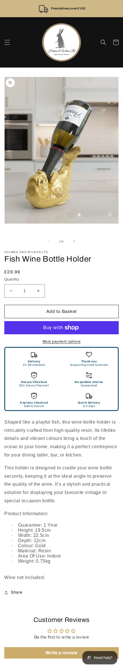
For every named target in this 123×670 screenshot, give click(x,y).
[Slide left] (49, 241)
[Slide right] (74, 241)
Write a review (61, 652)
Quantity (11, 279)
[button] (7, 42)
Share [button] (17, 592)
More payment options (62, 341)
